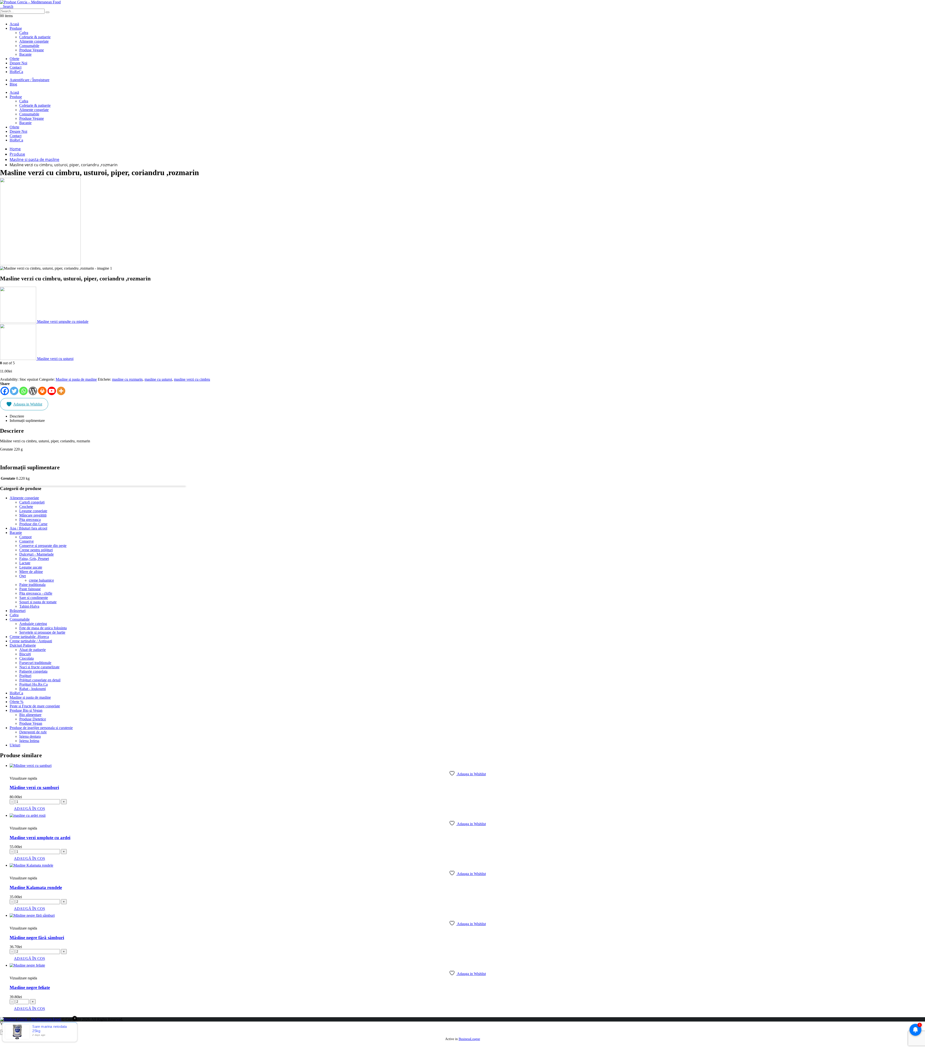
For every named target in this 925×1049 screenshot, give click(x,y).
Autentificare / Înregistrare (29, 80)
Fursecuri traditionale (35, 663)
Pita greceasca (30, 520)
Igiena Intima (29, 741)
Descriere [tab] (17, 416)
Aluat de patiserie (32, 650)
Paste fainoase (30, 589)
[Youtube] (51, 391)
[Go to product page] (467, 766)
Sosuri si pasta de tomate (38, 602)
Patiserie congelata (33, 671)
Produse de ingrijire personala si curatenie (41, 728)
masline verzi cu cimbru (192, 379)
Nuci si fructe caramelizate (39, 667)
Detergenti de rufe (33, 732)
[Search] (47, 12)
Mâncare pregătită (32, 515)
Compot (25, 537)
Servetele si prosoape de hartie (42, 632)
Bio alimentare (30, 715)
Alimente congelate (24, 498)
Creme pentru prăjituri (36, 550)
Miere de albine (31, 572)
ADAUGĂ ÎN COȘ (29, 809)
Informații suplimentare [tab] (27, 420)
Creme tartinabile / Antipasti (31, 641)
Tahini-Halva (29, 606)
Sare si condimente (33, 598)
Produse (16, 28)
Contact (15, 67)
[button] (6, 6)
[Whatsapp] (23, 391)
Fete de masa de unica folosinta (43, 628)
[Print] (42, 391)
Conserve (26, 541)
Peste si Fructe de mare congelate (35, 706)
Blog (13, 84)
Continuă (27, 1032)
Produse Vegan (30, 723)
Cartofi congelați (32, 502)
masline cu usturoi (158, 379)
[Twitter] (14, 391)
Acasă (14, 24)
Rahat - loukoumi (32, 689)
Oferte (14, 59)
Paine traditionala (32, 585)
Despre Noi (18, 63)
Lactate (24, 563)
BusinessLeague (469, 1039)
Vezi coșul (9, 1032)
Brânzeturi (18, 611)
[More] (61, 391)
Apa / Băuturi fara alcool (28, 528)
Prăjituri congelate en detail (39, 680)
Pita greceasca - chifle (35, 593)
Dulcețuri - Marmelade (36, 554)
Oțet (22, 576)
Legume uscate (30, 567)
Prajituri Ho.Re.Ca (33, 684)
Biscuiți (25, 654)
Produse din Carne (33, 524)
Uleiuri (15, 745)
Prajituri (25, 676)
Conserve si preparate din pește (42, 546)
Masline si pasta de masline (76, 379)
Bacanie (16, 533)
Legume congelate (33, 511)
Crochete (26, 507)
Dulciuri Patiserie (23, 645)
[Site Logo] (30, 2)
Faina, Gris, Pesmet (34, 559)
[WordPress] (33, 391)
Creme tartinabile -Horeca (29, 637)
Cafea (14, 615)
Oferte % (16, 702)
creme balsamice (41, 580)
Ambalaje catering (33, 624)
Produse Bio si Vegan (26, 710)
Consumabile (20, 619)
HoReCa (16, 72)
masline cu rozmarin (127, 379)
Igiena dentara (30, 736)
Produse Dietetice (32, 719)
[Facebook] (4, 391)
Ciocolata (26, 658)
